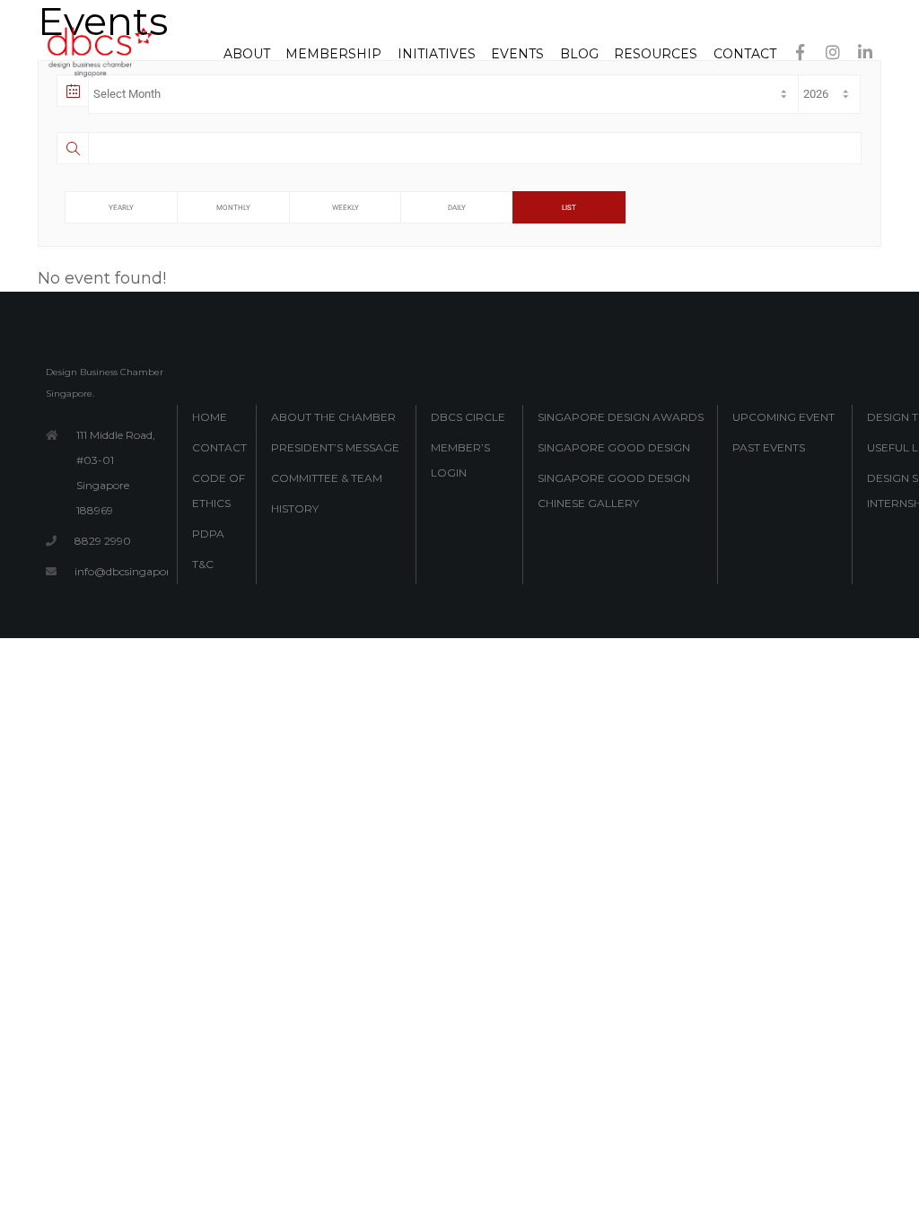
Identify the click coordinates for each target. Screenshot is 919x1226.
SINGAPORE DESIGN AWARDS (621, 417)
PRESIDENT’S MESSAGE (335, 447)
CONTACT (219, 447)
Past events (768, 447)
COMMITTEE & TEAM (326, 478)
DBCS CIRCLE (468, 417)
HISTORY (295, 508)
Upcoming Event (783, 417)
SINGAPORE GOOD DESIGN (614, 447)
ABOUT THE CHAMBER (333, 417)
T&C (203, 564)
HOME (209, 417)
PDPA (208, 533)
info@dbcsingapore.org (135, 571)
